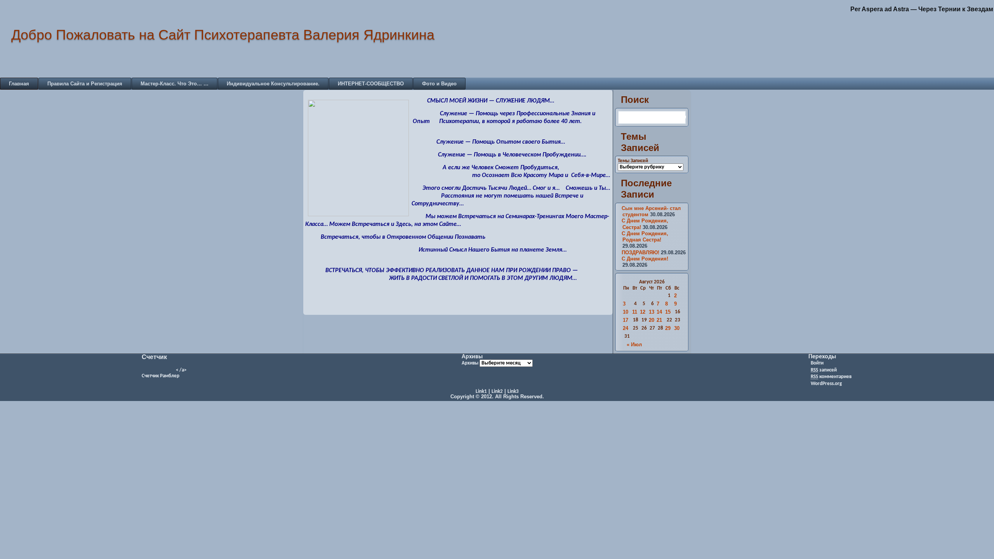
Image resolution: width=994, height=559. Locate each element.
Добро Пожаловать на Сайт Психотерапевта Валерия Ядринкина (222, 35)
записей (824, 370)
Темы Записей (633, 160)
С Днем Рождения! (645, 259)
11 (634, 311)
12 (642, 311)
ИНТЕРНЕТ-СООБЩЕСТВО (371, 84)
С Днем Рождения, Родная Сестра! (645, 237)
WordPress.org (826, 383)
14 (659, 311)
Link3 (513, 391)
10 (625, 311)
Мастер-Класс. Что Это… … (175, 84)
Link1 (481, 391)
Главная (19, 84)
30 (676, 328)
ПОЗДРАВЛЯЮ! (640, 252)
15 (668, 311)
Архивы (470, 363)
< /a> (181, 370)
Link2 (497, 391)
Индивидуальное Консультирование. (273, 84)
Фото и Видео (439, 84)
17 (625, 320)
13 (651, 311)
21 (659, 320)
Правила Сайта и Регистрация (84, 84)
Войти (817, 363)
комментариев (831, 376)
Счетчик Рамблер (160, 375)
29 (668, 328)
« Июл (634, 344)
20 (651, 320)
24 (625, 328)
